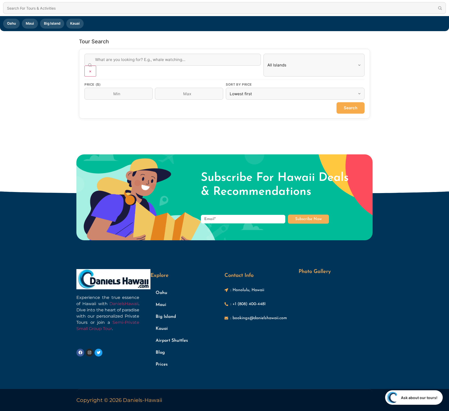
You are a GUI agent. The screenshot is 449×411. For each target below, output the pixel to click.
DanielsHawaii (123, 303)
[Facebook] (80, 353)
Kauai (75, 23)
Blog (160, 352)
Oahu (11, 23)
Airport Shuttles (172, 340)
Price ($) (92, 84)
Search (350, 107)
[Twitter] (98, 353)
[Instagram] (89, 353)
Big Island (52, 23)
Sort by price (239, 84)
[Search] (440, 8)
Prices (162, 364)
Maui (30, 23)
